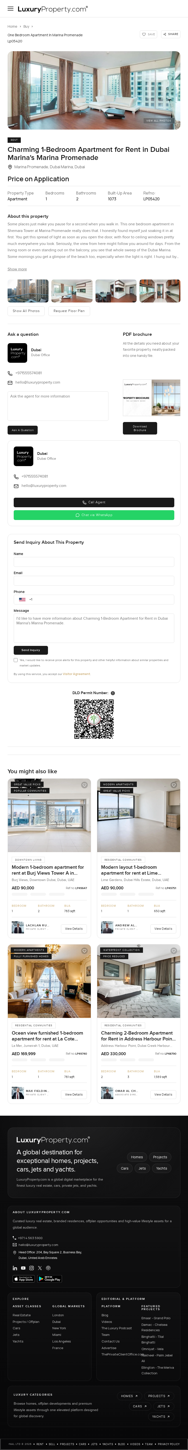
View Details (74, 929)
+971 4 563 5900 (30, 1238)
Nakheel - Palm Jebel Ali (157, 1358)
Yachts (161, 1168)
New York (59, 1328)
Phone (19, 591)
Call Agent (97, 502)
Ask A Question (23, 430)
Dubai (56, 1321)
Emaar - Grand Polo (155, 1318)
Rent (40, 1444)
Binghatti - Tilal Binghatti (152, 1339)
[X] (40, 1268)
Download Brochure (140, 428)
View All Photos (158, 120)
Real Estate (22, 1315)
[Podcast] (48, 1268)
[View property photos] (94, 90)
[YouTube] (23, 1268)
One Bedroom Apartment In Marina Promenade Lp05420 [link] (45, 38)
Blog (105, 1315)
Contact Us (110, 1341)
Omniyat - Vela (152, 1349)
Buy (26, 26)
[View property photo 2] (28, 290)
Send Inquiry (31, 650)
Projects (160, 1157)
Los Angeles (61, 1341)
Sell (52, 1444)
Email (18, 572)
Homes (137, 1157)
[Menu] (10, 8)
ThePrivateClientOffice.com (119, 1354)
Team (106, 1334)
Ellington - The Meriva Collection (157, 1370)
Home (12, 26)
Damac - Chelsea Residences (154, 1327)
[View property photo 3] (72, 290)
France (57, 1348)
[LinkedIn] (15, 1268)
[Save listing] (84, 785)
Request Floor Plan (69, 311)
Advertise (109, 1348)
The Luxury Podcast (117, 1328)
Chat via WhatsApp (97, 515)
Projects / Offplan (26, 1321)
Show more (17, 269)
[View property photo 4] (116, 290)
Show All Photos (26, 311)
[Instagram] (31, 1268)
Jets (142, 1168)
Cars (125, 1168)
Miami (56, 1334)
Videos (107, 1321)
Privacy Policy (169, 1444)
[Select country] (22, 599)
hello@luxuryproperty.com (38, 1245)
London (58, 1315)
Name (18, 553)
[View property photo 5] (160, 290)
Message (21, 610)
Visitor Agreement (76, 674)
